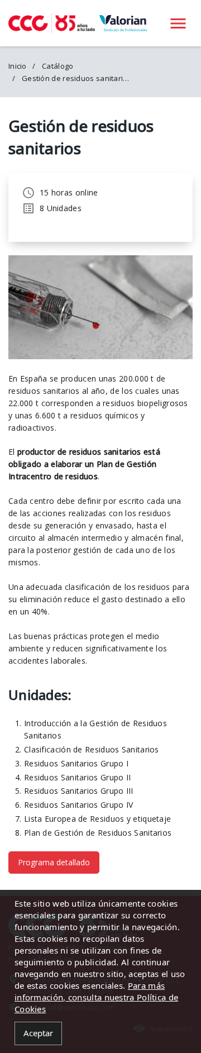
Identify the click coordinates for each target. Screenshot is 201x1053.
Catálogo (57, 66)
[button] (178, 23)
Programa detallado (54, 862)
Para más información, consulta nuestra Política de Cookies (96, 997)
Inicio (17, 66)
